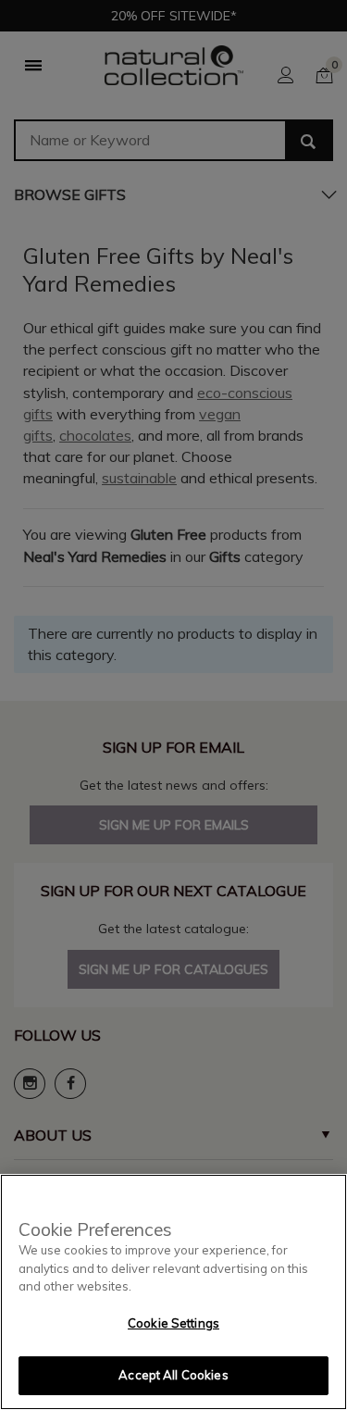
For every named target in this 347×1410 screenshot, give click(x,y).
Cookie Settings (173, 1323)
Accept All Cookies (173, 1374)
